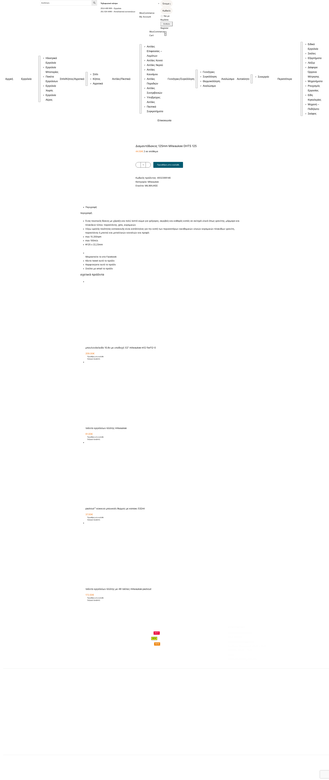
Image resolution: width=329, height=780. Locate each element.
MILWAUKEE (151, 185)
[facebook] (229, 664)
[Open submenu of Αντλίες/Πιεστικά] (141, 79)
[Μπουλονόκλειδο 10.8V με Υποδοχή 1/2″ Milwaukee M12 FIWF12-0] (167, 312)
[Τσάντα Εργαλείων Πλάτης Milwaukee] (167, 392)
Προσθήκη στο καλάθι (168, 164)
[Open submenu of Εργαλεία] (39, 79)
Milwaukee (153, 182)
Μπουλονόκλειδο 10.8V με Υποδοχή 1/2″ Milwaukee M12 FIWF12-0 (120, 347)
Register (164, 28)
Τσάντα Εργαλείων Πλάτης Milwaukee (106, 428)
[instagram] (233, 664)
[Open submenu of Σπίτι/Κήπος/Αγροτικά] (87, 79)
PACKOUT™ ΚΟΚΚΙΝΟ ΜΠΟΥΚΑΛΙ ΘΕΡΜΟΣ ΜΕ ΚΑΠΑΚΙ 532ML (115, 508)
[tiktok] (238, 664)
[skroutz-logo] (64, 758)
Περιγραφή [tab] (91, 207)
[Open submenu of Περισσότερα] (302, 79)
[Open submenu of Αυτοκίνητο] (252, 78)
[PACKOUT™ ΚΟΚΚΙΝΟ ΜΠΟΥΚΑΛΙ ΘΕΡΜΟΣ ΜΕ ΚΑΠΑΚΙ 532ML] (167, 473)
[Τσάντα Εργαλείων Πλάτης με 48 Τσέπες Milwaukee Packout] (167, 553)
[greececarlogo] (111, 760)
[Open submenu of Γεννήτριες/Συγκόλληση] (197, 79)
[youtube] (243, 664)
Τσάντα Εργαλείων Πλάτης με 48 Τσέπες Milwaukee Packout (118, 589)
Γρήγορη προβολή (93, 359)
